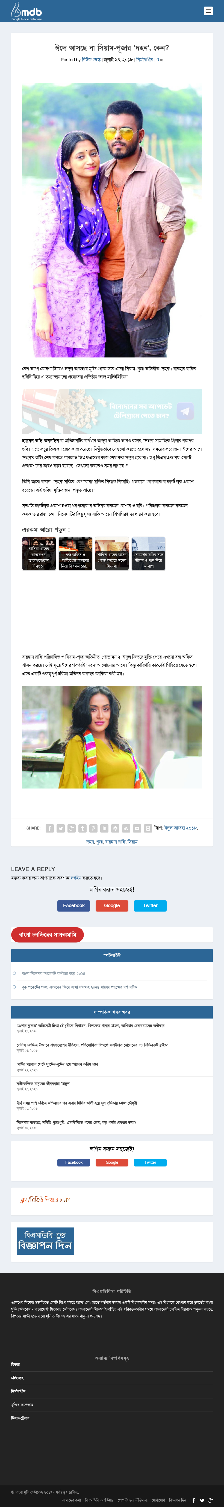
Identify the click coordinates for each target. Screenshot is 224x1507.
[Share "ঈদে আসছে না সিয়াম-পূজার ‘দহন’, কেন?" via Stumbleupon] (126, 828)
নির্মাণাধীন (144, 60)
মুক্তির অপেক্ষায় (22, 1404)
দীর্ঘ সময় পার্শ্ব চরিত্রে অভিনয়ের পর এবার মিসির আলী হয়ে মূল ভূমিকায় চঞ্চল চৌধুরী (77, 1103)
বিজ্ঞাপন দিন (177, 1500)
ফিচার (15, 1364)
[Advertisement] (112, 615)
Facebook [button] (74, 906)
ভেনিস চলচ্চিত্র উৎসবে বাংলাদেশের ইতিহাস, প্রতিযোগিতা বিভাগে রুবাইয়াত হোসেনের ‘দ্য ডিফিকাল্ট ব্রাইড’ (92, 1045)
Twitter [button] (150, 906)
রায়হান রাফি (115, 842)
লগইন (76, 878)
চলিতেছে (17, 1378)
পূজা (99, 842)
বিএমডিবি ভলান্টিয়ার (99, 1500)
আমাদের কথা (71, 1500)
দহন (90, 842)
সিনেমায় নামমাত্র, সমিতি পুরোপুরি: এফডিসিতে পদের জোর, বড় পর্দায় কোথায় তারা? (76, 1122)
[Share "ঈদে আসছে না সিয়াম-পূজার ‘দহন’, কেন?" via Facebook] (49, 828)
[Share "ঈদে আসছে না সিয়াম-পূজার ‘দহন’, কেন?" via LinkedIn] (104, 828)
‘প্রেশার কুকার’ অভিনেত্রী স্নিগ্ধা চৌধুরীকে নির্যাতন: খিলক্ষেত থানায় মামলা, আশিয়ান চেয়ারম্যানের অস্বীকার (90, 1025)
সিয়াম (133, 842)
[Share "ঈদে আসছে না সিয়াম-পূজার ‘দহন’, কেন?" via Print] (148, 828)
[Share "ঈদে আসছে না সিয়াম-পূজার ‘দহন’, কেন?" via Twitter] (60, 828)
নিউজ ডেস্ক (91, 60)
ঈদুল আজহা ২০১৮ (180, 828)
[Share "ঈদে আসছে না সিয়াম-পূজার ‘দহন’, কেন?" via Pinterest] (93, 828)
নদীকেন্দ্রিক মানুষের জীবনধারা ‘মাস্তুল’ (43, 1083)
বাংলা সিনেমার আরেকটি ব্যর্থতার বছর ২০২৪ (53, 973)
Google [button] (112, 906)
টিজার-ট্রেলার (20, 1418)
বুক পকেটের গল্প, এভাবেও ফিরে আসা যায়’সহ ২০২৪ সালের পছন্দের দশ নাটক (79, 987)
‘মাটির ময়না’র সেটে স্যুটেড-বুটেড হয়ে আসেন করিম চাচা (57, 1064)
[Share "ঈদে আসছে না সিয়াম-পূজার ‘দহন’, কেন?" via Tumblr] (82, 828)
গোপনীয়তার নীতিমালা (133, 1500)
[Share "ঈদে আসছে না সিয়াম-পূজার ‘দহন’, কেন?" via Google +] (71, 828)
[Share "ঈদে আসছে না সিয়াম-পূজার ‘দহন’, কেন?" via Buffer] (115, 828)
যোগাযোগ (158, 1500)
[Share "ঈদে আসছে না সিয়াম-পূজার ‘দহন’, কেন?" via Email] (137, 828)
